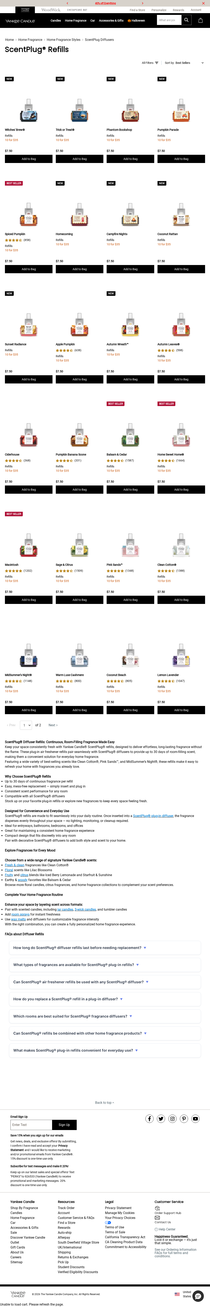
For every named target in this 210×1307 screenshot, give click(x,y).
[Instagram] (172, 1119)
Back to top (103, 1103)
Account (64, 1213)
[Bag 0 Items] (200, 21)
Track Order (66, 1208)
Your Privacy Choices (120, 1218)
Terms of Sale (115, 1232)
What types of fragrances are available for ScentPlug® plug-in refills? (73, 965)
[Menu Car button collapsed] (95, 20)
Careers (15, 1257)
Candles (56, 20)
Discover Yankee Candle (27, 1237)
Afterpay (64, 1237)
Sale (13, 1233)
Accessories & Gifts (111, 20)
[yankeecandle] (26, 10)
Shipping (64, 1252)
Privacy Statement (118, 1208)
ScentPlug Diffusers (99, 40)
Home (9, 40)
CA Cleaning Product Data (124, 1242)
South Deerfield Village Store (78, 1242)
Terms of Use (114, 1227)
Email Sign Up (19, 1116)
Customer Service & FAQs (76, 1218)
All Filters (147, 62)
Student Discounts (71, 1267)
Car (12, 1223)
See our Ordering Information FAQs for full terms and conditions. (175, 1253)
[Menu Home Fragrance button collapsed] (86, 20)
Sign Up (64, 1125)
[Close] (203, 3)
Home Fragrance (75, 20)
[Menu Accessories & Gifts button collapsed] (123, 20)
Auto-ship (65, 1233)
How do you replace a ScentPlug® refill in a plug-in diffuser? (65, 999)
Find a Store (66, 1223)
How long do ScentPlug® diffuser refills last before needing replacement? (77, 948)
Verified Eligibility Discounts (78, 1272)
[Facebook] (149, 1119)
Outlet (14, 1242)
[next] (142, 3)
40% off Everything (105, 3)
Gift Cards (17, 1247)
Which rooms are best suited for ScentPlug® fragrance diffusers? (70, 1016)
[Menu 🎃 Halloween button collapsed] (145, 20)
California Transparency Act (125, 1237)
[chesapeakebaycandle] (77, 10)
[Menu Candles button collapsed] (61, 20)
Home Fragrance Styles (63, 40)
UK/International (70, 1247)
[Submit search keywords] (186, 20)
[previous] (67, 3)
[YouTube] (195, 1119)
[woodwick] (51, 10)
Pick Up (63, 1262)
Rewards (64, 1228)
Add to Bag (29, 159)
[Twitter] (161, 1119)
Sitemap (16, 1262)
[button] (198, 1296)
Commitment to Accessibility (125, 1247)
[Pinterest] (184, 1119)
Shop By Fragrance (24, 1208)
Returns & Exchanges (73, 1257)
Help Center (167, 1229)
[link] (18, 240)
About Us (17, 1252)
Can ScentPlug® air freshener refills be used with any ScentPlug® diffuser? (78, 982)
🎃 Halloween (136, 20)
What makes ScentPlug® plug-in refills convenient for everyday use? (73, 1050)
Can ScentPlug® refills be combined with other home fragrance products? (77, 1033)
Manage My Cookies (120, 1213)
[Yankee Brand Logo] (20, 20)
